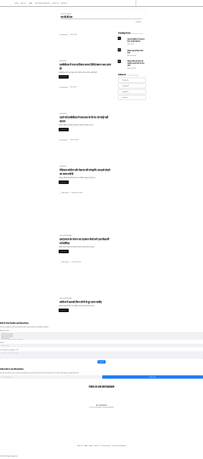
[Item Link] (85, 48)
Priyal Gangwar (63, 34)
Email (2, 342)
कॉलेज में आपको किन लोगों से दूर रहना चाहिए (81, 302)
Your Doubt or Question (8, 350)
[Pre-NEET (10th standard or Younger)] (101, 339)
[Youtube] (150, 3)
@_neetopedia (101, 405)
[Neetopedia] (6, 3)
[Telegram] (132, 91)
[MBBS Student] (101, 338)
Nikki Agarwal (65, 192)
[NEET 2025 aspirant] (101, 335)
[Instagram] (147, 3)
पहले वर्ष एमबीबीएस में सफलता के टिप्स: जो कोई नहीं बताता (136, 40)
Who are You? (4, 330)
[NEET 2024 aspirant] (101, 333)
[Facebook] (144, 3)
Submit (101, 362)
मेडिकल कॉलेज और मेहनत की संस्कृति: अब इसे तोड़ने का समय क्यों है (135, 63)
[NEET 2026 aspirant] (101, 336)
